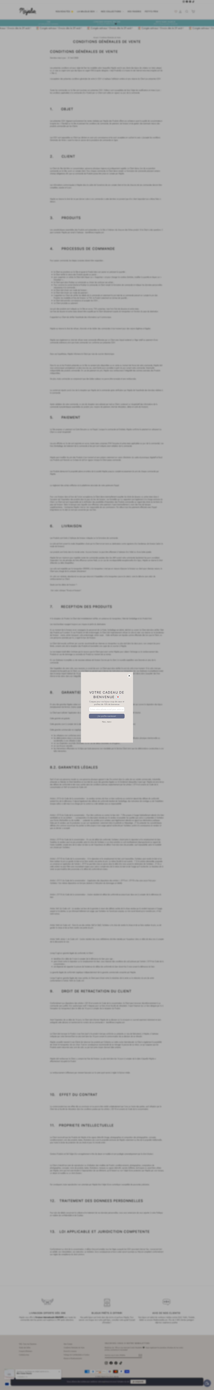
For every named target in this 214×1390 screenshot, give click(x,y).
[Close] (129, 663)
